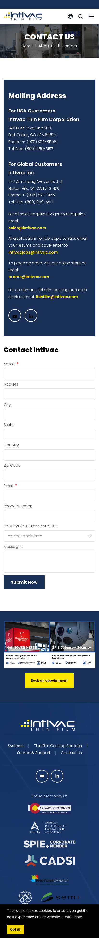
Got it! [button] (15, 929)
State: (9, 424)
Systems (16, 746)
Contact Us (71, 752)
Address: (11, 384)
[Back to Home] (49, 725)
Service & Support (33, 752)
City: (8, 404)
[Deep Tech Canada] (25, 897)
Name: (9, 364)
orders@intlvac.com (28, 276)
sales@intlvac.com (27, 228)
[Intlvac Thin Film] (23, 16)
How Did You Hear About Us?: (30, 526)
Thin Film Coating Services (58, 746)
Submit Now (24, 582)
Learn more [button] (72, 917)
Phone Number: (18, 506)
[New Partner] (60, 897)
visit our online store (62, 263)
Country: (11, 445)
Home (27, 46)
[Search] (80, 16)
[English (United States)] (70, 16)
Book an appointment (49, 680)
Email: (9, 485)
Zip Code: (12, 465)
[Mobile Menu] (91, 16)
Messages (13, 546)
